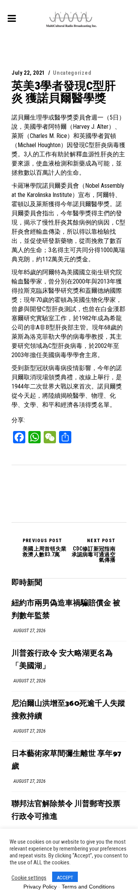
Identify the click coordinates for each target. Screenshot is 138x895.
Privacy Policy (40, 887)
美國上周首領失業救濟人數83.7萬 (44, 547)
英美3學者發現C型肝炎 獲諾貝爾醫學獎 (64, 92)
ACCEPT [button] (65, 877)
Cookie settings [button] (29, 877)
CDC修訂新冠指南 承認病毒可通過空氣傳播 (93, 550)
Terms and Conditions (88, 887)
